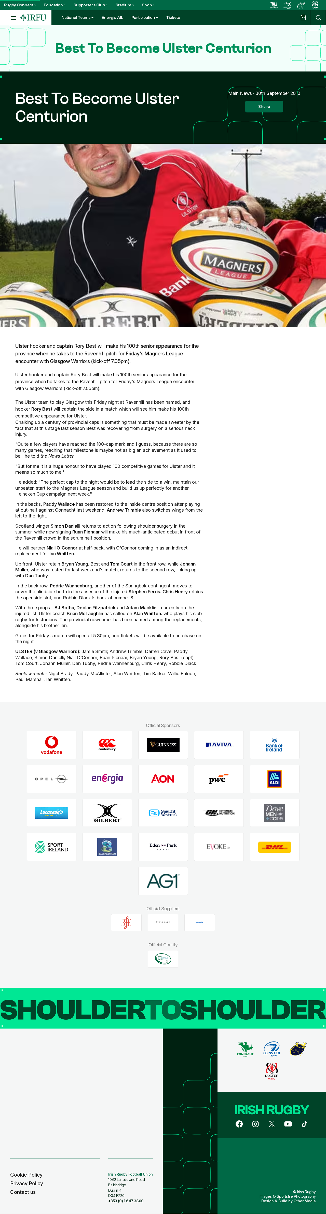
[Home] (33, 18)
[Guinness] (163, 745)
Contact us (23, 1192)
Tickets (173, 17)
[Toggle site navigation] (10, 17)
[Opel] (51, 779)
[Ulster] (315, 5)
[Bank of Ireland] (274, 745)
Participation (143, 17)
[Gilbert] (107, 813)
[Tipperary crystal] (163, 922)
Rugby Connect (18, 5)
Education (53, 5)
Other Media (305, 1201)
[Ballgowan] (107, 847)
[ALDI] (274, 779)
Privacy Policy (26, 1183)
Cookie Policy (26, 1175)
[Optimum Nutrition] (218, 813)
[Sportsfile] (200, 922)
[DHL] (274, 847)
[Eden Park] (163, 847)
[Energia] (107, 779)
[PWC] (218, 779)
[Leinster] (287, 5)
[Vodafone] (51, 745)
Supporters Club (89, 5)
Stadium (123, 5)
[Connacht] (274, 5)
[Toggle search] (318, 17)
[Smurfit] (163, 813)
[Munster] (301, 5)
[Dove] (274, 813)
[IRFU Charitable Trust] (163, 959)
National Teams (76, 17)
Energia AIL (112, 17)
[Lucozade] (51, 813)
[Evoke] (218, 847)
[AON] (163, 779)
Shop (147, 5)
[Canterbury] (107, 745)
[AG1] (163, 881)
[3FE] (126, 922)
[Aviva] (218, 745)
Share (264, 106)
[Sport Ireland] (51, 847)
